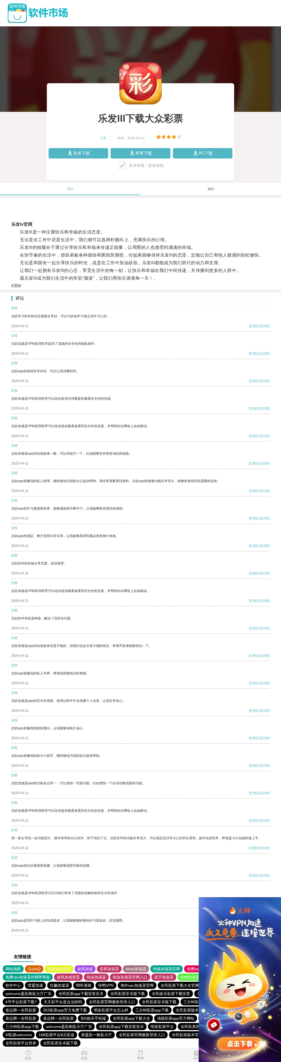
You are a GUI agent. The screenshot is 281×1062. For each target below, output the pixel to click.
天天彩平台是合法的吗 (63, 1002)
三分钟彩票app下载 (152, 1010)
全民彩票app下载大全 (131, 1018)
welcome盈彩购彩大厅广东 (28, 993)
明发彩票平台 (162, 1026)
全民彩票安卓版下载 (127, 993)
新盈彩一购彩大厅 (96, 1035)
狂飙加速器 (59, 985)
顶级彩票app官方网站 (175, 1018)
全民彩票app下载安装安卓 (80, 993)
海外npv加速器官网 (137, 985)
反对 (263, 326)
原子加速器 (163, 977)
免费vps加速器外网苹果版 (27, 977)
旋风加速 (85, 969)
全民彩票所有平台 (196, 1026)
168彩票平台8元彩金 (56, 1035)
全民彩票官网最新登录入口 (112, 1002)
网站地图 (13, 969)
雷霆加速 (35, 985)
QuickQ (34, 969)
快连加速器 (96, 977)
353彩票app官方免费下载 (65, 1010)
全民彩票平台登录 (20, 1043)
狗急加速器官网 (166, 969)
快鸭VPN (106, 985)
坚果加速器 (109, 969)
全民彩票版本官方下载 (195, 1010)
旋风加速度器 (59, 969)
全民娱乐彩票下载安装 (171, 993)
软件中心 (13, 985)
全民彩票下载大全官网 (180, 985)
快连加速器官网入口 (130, 977)
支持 (252, 326)
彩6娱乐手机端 (93, 1018)
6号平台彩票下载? (21, 1002)
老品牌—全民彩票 (20, 1010)
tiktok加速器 (136, 969)
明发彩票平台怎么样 (111, 1010)
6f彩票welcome (18, 1035)
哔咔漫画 (83, 985)
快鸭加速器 (189, 977)
